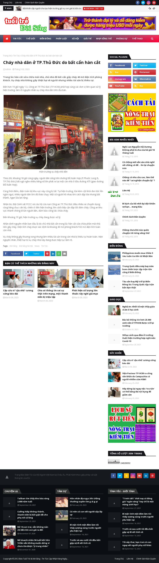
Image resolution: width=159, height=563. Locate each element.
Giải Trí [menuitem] (87, 38)
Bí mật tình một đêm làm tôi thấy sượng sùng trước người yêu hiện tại (85, 527)
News (37, 246)
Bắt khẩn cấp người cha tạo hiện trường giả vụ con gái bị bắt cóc (52, 8)
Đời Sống (13, 246)
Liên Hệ (18, 2)
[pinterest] (154, 3)
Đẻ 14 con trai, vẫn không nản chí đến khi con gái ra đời (32, 528)
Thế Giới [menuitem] (30, 38)
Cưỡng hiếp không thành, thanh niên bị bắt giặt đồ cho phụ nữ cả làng (32, 514)
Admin (8, 69)
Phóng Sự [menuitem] (121, 38)
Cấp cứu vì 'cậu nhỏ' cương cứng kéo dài (18, 292)
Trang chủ (7, 55)
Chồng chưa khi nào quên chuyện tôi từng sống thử (136, 231)
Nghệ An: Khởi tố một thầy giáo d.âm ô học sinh (138, 308)
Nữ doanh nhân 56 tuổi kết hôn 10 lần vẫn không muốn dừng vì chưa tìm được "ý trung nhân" (33, 543)
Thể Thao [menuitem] (137, 38)
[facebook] (138, 3)
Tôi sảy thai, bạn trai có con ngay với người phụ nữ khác (136, 544)
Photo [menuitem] (24, 46)
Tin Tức (16, 55)
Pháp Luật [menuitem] (61, 38)
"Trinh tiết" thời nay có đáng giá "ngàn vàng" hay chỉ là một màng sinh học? (138, 501)
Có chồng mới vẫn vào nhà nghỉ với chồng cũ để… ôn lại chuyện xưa (138, 165)
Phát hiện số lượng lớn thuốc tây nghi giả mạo (85, 292)
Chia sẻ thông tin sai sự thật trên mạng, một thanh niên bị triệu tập (53, 293)
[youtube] (119, 85)
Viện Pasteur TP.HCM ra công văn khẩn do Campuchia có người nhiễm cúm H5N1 (137, 376)
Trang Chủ (7, 2)
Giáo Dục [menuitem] (10, 46)
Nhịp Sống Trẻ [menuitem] (104, 38)
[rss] (119, 72)
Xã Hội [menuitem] (75, 38)
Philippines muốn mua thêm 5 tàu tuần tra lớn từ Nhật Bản (137, 254)
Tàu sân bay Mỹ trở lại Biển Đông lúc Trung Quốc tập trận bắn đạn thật (138, 284)
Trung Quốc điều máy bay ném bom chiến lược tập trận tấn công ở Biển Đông (138, 269)
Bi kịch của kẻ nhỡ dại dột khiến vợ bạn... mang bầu (138, 205)
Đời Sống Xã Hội (26, 246)
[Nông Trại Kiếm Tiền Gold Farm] (102, 29)
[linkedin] (145, 475)
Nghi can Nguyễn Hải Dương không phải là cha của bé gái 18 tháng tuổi (138, 149)
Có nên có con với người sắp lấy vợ (86, 513)
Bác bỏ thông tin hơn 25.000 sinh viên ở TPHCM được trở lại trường (138, 322)
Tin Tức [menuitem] (17, 38)
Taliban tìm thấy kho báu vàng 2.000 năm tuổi (33, 500)
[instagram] (148, 3)
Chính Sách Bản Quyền (34, 2)
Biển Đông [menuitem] (45, 38)
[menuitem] (7, 38)
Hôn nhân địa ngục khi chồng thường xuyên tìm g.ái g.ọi (85, 500)
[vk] (144, 79)
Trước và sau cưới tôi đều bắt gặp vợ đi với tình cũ (85, 542)
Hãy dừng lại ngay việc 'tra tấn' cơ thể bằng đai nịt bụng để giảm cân (138, 391)
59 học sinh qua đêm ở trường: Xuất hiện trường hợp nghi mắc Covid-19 (138, 338)
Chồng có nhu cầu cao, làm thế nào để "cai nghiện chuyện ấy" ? (138, 179)
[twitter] (143, 3)
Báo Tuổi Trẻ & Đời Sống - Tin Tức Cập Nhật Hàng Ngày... (43, 558)
